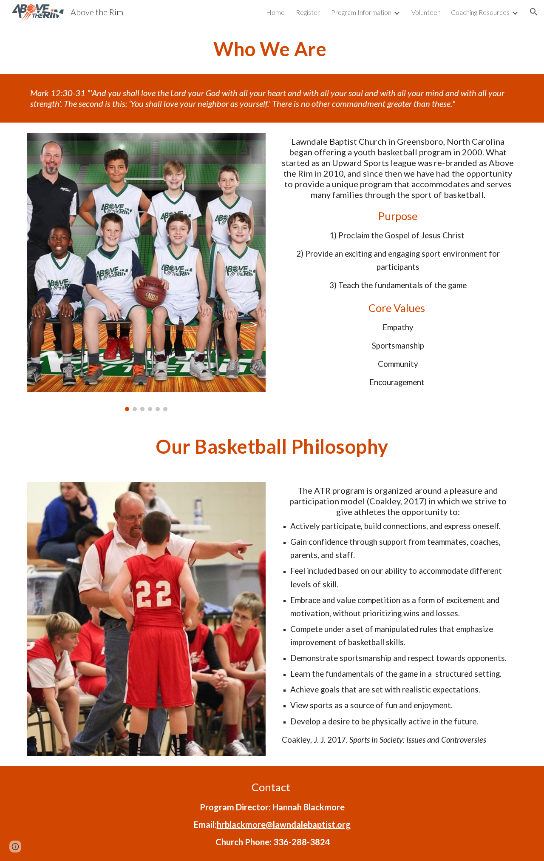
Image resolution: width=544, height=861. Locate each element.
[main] (272, 49)
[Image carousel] (146, 272)
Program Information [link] (361, 12)
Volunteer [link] (425, 12)
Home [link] (275, 12)
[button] (534, 12)
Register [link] (308, 12)
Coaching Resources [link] (480, 12)
